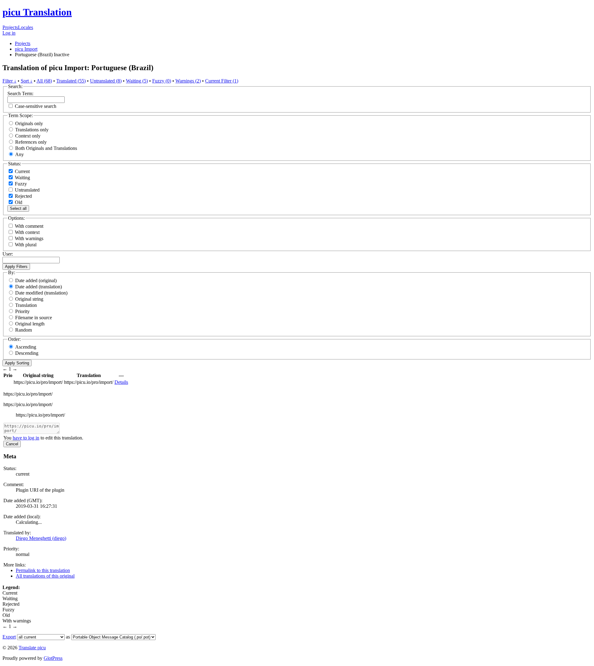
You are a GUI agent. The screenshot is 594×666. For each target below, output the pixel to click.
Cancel (12, 444)
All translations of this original (45, 576)
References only (31, 142)
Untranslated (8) (106, 80)
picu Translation (37, 12)
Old (18, 202)
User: (7, 254)
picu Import (26, 49)
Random (23, 330)
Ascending (25, 347)
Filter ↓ (9, 80)
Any (19, 154)
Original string (29, 299)
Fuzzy (20, 183)
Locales (25, 27)
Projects (10, 27)
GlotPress (53, 658)
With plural (26, 244)
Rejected (23, 196)
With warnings (29, 238)
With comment (29, 226)
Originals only (29, 123)
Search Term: (20, 93)
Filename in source (33, 317)
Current (22, 171)
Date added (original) (36, 280)
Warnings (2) (188, 80)
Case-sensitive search (35, 106)
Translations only (32, 129)
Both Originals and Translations (46, 148)
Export (9, 636)
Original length (30, 323)
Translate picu (32, 647)
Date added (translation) (38, 286)
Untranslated (27, 190)
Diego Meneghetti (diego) (41, 538)
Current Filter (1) (221, 80)
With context (27, 232)
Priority (22, 311)
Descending (26, 353)
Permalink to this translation (43, 570)
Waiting (22, 177)
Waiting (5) (137, 80)
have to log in (26, 437)
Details (121, 382)
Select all (18, 208)
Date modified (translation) (41, 292)
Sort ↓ (26, 80)
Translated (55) (71, 80)
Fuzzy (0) (161, 80)
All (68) (44, 80)
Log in (8, 33)
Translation (26, 305)
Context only (28, 135)
